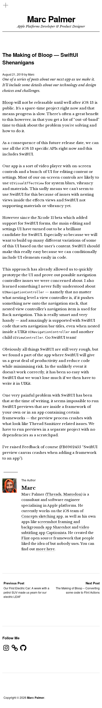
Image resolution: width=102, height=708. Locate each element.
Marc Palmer (51, 19)
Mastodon (72, 494)
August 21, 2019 (12, 74)
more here (45, 549)
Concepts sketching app (42, 516)
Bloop (7, 102)
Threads (53, 494)
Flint (25, 538)
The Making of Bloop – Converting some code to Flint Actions (78, 587)
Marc (31, 74)
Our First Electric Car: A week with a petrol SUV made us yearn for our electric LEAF (26, 590)
